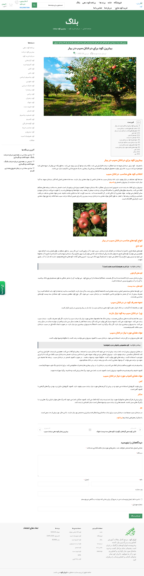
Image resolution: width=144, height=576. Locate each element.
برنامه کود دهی (28, 47)
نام (140, 479)
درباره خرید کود (74, 28)
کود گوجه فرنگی (28, 123)
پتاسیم (112, 182)
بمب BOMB (56, 539)
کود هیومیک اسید (27, 136)
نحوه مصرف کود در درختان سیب (128, 140)
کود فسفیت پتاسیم (27, 115)
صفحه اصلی (87, 28)
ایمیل (86, 479)
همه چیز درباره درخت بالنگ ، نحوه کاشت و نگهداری (19, 156)
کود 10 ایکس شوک (75, 532)
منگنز (134, 152)
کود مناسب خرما (28, 127)
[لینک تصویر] (130, 532)
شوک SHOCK (55, 532)
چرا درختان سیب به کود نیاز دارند (127, 142)
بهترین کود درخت (59, 28)
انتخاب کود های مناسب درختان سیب (127, 128)
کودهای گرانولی (132, 135)
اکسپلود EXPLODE (53, 535)
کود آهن (104, 42)
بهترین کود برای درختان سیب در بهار (126, 125)
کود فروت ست (29, 106)
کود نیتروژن (57, 42)
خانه (101, 532)
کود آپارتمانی (29, 60)
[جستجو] (34, 5)
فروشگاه (99, 535)
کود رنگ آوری (77, 558)
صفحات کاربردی (97, 528)
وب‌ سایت (138, 489)
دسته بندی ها (76, 528)
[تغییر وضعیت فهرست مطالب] (137, 122)
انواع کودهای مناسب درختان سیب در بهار (126, 131)
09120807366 (25, 7)
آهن (135, 150)
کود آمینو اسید (28, 64)
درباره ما (99, 543)
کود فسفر (70, 42)
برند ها (57, 528)
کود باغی (99, 42)
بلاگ (101, 539)
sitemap (99, 551)
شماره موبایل (137, 504)
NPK (79, 555)
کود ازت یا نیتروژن (75, 543)
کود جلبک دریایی (28, 85)
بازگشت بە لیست (90, 429)
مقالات (31, 140)
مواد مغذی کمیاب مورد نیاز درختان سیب (126, 147)
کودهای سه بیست (131, 137)
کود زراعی (76, 42)
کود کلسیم (64, 42)
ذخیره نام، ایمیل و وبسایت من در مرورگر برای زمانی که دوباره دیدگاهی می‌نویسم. (110, 499)
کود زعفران (30, 98)
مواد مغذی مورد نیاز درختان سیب (128, 145)
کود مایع (134, 133)
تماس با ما (99, 547)
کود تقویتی (30, 81)
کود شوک (30, 102)
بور (135, 154)
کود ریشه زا (82, 42)
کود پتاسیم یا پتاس (91, 42)
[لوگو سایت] (138, 6)
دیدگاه (139, 453)
